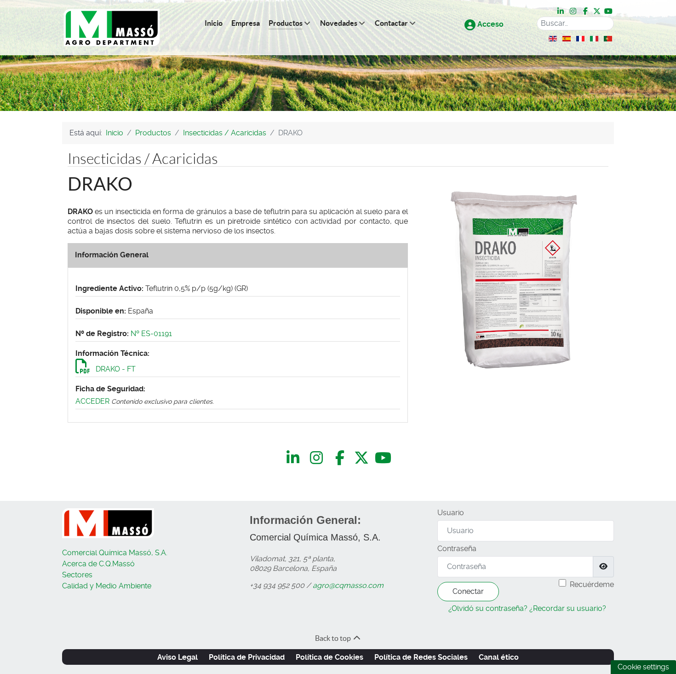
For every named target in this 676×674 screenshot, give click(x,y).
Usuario (450, 512)
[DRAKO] (514, 280)
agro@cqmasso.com (348, 585)
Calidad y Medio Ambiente (106, 585)
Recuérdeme (592, 584)
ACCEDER (92, 401)
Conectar (468, 591)
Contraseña (456, 548)
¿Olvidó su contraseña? (487, 608)
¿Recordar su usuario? (567, 608)
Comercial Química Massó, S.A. (114, 552)
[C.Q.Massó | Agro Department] (111, 28)
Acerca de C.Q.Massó (98, 563)
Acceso (489, 24)
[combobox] (575, 23)
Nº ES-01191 (151, 333)
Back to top (333, 638)
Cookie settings (643, 666)
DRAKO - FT (115, 369)
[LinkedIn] (561, 11)
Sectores (77, 574)
